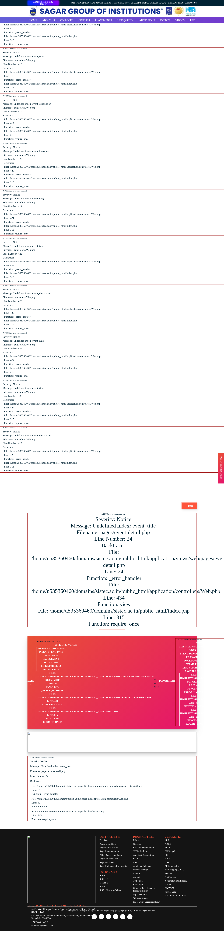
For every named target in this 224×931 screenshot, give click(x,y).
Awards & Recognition (171, 3)
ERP (192, 20)
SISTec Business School (110, 890)
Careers (154, 3)
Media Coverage (140, 869)
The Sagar (104, 840)
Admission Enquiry (43, 3)
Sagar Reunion (140, 894)
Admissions (147, 20)
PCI (166, 855)
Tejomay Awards (140, 898)
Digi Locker (170, 877)
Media (145, 3)
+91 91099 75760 (39, 922)
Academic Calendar (142, 866)
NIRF (167, 858)
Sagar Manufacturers (109, 851)
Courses (84, 20)
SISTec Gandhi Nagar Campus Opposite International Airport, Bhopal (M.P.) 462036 (63, 910)
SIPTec (103, 886)
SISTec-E (104, 883)
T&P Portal (118, 3)
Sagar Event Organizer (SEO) (146, 902)
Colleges (66, 20)
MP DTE (169, 873)
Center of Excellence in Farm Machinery (144, 889)
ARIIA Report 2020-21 (175, 895)
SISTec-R (104, 879)
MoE (167, 840)
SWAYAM (169, 888)
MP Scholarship (172, 866)
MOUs (136, 840)
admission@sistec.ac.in (42, 925)
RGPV (168, 847)
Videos (180, 20)
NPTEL (168, 884)
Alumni (136, 877)
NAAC (168, 862)
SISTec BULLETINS (133, 3)
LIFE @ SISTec (125, 20)
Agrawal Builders (108, 844)
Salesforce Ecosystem (83, 3)
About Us (48, 20)
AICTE (168, 844)
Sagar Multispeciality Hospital (114, 866)
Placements (103, 20)
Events (165, 20)
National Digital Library (176, 881)
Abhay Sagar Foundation (111, 855)
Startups (137, 844)
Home (33, 20)
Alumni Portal (103, 3)
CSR (135, 862)
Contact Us (191, 3)
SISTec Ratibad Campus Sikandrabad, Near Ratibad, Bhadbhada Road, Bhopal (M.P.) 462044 (63, 916)
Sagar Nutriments (108, 862)
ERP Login (138, 884)
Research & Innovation (143, 847)
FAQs (135, 858)
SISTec (103, 875)
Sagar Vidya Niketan (109, 858)
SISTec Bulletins (140, 851)
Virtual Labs (170, 892)
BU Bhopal (170, 851)
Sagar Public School (109, 847)
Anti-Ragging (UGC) (174, 869)
